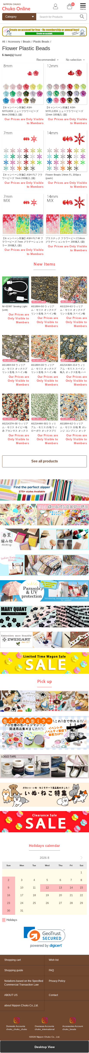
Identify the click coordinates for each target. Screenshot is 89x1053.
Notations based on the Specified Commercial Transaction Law (23, 982)
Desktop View (45, 1047)
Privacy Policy (57, 980)
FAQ (51, 970)
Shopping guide (13, 970)
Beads (26, 41)
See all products (44, 461)
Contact (53, 995)
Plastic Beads (41, 41)
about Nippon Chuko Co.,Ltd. (21, 1005)
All (3, 41)
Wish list (54, 959)
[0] (69, 6)
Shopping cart (12, 959)
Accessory (14, 41)
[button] (44, 937)
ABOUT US (10, 995)
